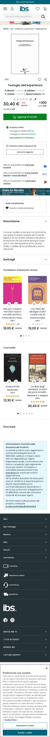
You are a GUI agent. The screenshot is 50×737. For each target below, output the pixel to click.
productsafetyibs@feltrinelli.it (21, 506)
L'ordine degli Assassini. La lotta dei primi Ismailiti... (37, 389)
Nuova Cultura (33, 94)
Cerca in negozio (25, 152)
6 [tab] (31, 413)
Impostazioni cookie (25, 725)
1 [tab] (25, 72)
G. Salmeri (29, 90)
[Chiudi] (47, 668)
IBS (13, 109)
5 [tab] (29, 413)
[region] (25, 700)
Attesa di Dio (12, 386)
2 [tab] (23, 336)
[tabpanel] (25, 54)
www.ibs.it (11, 472)
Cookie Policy (11, 719)
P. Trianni (9, 94)
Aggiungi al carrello (27, 116)
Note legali (9, 426)
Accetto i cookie (25, 732)
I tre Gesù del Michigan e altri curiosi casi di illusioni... (37, 312)
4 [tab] (29, 336)
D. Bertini (9, 90)
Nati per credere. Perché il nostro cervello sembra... (12, 312)
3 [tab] (26, 336)
